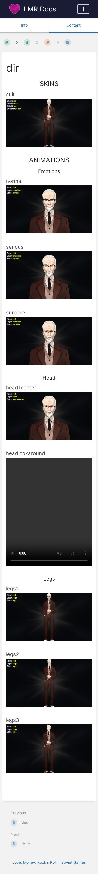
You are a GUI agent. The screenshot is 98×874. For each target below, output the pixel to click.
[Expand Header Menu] (83, 9)
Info (24, 25)
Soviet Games (73, 862)
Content (73, 25)
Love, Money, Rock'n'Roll (34, 862)
